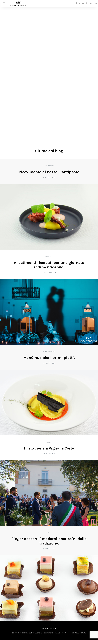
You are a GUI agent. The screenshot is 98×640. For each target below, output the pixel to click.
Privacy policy (49, 628)
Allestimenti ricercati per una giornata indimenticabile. (49, 264)
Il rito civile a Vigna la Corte (49, 448)
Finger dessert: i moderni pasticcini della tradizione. (49, 541)
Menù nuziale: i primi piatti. (49, 357)
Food (45, 166)
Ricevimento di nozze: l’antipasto (49, 172)
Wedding (52, 166)
